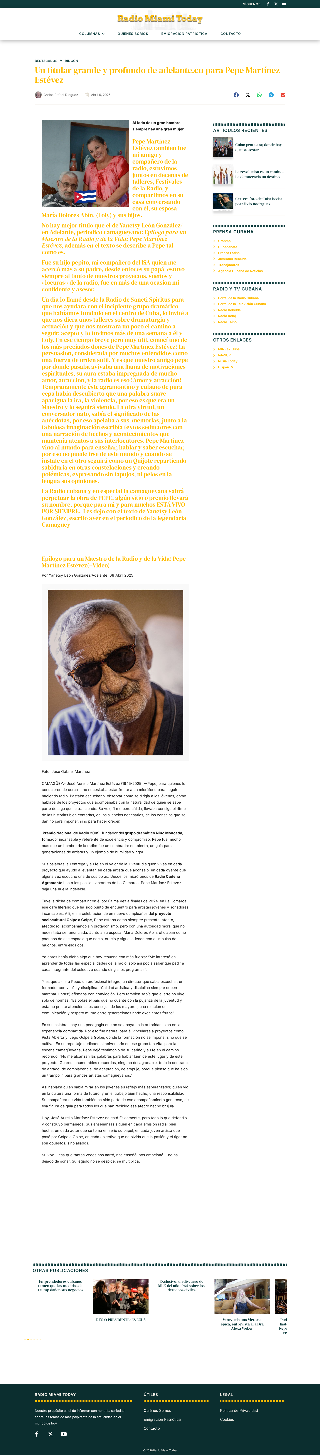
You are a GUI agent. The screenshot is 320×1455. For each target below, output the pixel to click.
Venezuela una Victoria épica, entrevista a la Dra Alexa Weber (181, 1324)
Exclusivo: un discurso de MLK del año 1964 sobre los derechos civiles (121, 1286)
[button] (236, 94)
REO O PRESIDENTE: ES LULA (60, 1319)
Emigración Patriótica (184, 34)
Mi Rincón (69, 61)
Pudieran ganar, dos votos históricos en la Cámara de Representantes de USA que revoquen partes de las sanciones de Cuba (242, 1328)
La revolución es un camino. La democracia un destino (259, 174)
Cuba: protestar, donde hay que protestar (258, 147)
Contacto (231, 34)
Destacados (46, 61)
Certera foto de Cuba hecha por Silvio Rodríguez (258, 201)
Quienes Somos (133, 34)
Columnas (89, 34)
